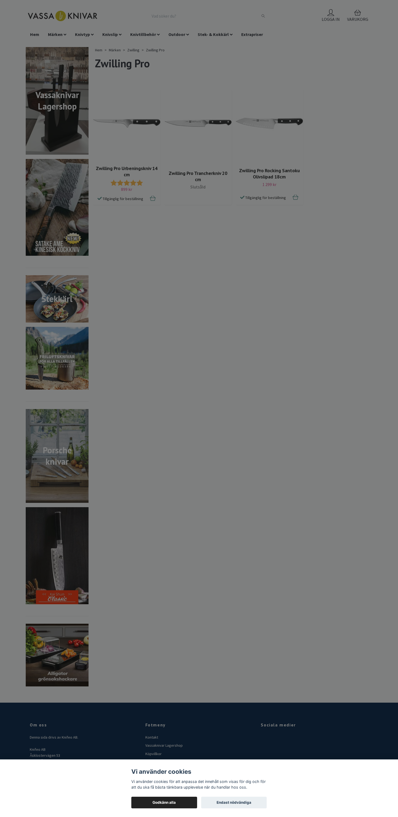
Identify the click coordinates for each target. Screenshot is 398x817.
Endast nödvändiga (234, 802)
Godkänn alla (164, 802)
